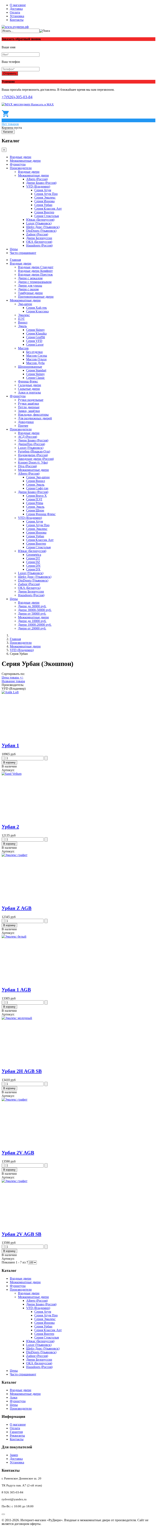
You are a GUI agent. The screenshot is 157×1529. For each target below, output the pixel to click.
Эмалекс (24, 315)
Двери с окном (28, 289)
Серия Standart (36, 370)
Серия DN (33, 565)
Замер (14, 1455)
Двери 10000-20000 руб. (35, 624)
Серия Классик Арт (48, 208)
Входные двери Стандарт (35, 267)
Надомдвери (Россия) (33, 455)
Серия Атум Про (46, 194)
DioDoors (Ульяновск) (41, 230)
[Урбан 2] (11, 773)
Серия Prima (34, 503)
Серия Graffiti (35, 337)
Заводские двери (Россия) (36, 459)
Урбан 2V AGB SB (21, 1234)
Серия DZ (33, 562)
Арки (13, 1397)
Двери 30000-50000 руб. (35, 610)
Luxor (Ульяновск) (39, 223)
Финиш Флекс (28, 381)
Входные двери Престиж (35, 274)
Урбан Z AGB (16, 908)
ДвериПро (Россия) (31, 444)
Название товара (13, 681)
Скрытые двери (29, 388)
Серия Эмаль (35, 484)
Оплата (15, 12)
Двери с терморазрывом (35, 282)
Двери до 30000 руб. (32, 606)
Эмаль (22, 326)
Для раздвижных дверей (35, 418)
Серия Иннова (44, 201)
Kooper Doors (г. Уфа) (33, 462)
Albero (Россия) (37, 179)
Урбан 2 (10, 826)
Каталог (8, 131)
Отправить (9, 73)
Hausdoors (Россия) (39, 245)
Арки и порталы (29, 392)
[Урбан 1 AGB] (14, 936)
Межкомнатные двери (25, 160)
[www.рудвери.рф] (15, 26)
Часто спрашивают (23, 253)
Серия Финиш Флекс (41, 514)
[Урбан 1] (10, 692)
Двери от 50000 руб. (32, 613)
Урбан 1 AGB (16, 989)
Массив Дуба (35, 363)
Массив (23, 348)
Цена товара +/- (12, 677)
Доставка (16, 8)
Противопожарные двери (36, 296)
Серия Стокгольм (46, 216)
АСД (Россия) (27, 436)
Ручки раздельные (30, 400)
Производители (21, 168)
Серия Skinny (35, 330)
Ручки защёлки (28, 403)
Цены (14, 249)
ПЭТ (21, 318)
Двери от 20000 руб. (32, 628)
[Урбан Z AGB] (14, 855)
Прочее (23, 425)
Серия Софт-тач (37, 488)
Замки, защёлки (29, 411)
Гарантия (16, 1432)
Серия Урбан (43, 205)
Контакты (17, 20)
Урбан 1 (10, 745)
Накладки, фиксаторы (33, 414)
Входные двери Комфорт (35, 271)
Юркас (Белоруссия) (40, 219)
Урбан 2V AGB (18, 1152)
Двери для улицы (30, 285)
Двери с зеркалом (30, 278)
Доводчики (26, 422)
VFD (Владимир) (38, 186)
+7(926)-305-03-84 (17, 97)
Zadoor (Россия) (37, 234)
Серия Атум (42, 190)
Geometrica (33, 554)
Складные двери (29, 385)
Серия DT (33, 558)
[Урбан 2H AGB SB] (17, 1018)
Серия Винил (35, 481)
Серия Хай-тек (36, 307)
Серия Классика (37, 311)
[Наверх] (3, 1514)
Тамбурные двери (30, 293)
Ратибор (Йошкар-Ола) (34, 451)
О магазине (18, 5)
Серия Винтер (44, 212)
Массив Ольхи (36, 359)
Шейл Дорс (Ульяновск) (42, 227)
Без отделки (34, 352)
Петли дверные (28, 407)
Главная (15, 259)
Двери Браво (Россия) (41, 182)
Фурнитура (18, 164)
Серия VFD (34, 341)
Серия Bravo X (36, 495)
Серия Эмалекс (45, 197)
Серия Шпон (35, 510)
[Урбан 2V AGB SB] (14, 1181)
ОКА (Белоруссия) (39, 241)
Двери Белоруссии (39, 238)
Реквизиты (17, 1435)
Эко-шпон (25, 304)
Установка (17, 16)
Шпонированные (30, 366)
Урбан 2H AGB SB (22, 1071)
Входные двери (20, 157)
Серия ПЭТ (34, 499)
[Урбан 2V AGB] (14, 1099)
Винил (22, 322)
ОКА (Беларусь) (29, 588)
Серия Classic (35, 377)
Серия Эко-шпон (38, 477)
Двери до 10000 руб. (32, 621)
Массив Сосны (36, 355)
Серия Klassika (36, 333)
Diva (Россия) (27, 466)
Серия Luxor (35, 344)
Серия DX (33, 569)
